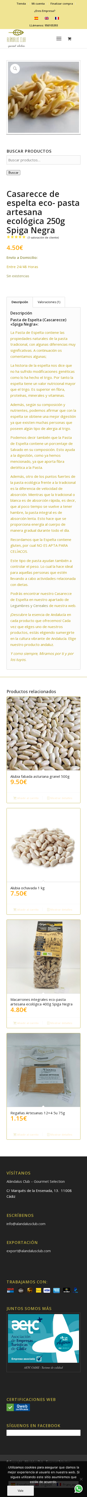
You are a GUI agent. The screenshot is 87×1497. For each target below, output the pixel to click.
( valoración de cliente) (43, 237)
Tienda (21, 3)
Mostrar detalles (61, 798)
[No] (81, 1479)
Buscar (13, 172)
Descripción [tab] (20, 302)
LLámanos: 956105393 (43, 25)
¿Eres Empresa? (44, 11)
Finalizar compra (62, 3)
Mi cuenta (38, 3)
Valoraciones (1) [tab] (49, 302)
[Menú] (59, 38)
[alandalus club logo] (36, 38)
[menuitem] (21, 3)
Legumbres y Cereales (29, 605)
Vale (20, 1490)
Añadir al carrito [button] (27, 798)
